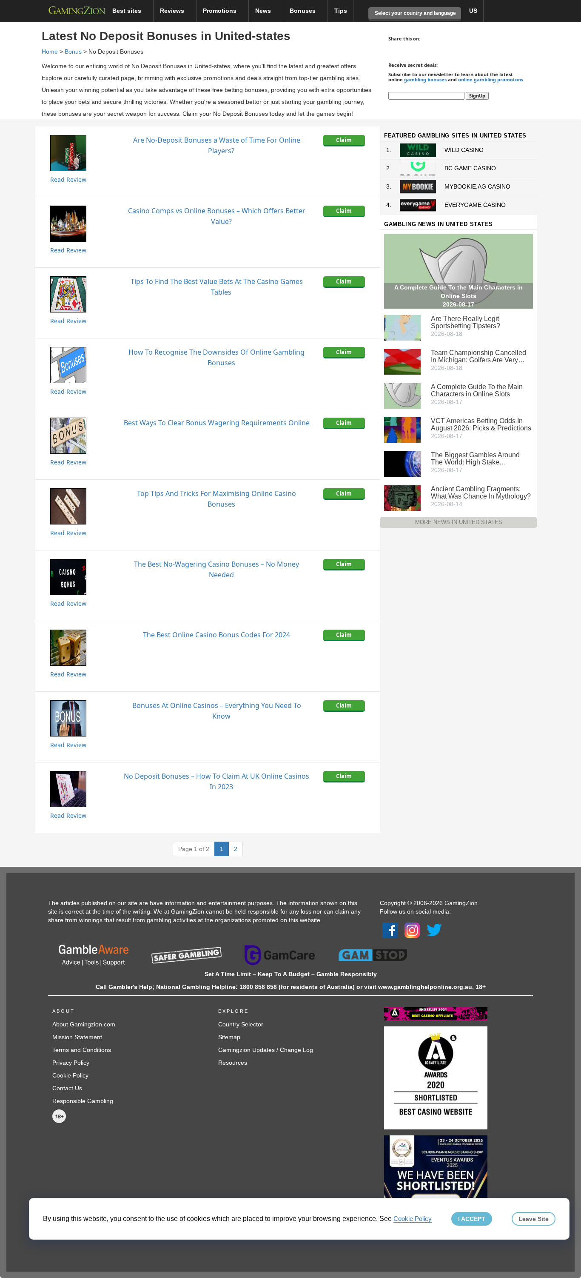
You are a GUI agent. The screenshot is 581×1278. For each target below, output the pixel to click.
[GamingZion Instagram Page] (412, 929)
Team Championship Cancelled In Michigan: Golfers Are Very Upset (478, 356)
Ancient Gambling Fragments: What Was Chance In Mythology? (481, 492)
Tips (340, 10)
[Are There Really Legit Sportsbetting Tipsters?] (402, 327)
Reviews (173, 10)
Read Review (68, 179)
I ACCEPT (471, 1218)
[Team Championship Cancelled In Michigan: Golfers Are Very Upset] (402, 361)
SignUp (477, 95)
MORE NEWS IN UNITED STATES (458, 522)
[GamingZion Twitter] (434, 929)
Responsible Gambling (82, 1100)
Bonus (73, 51)
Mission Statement (77, 1037)
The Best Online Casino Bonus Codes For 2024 (216, 634)
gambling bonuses (425, 79)
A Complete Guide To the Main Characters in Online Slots (477, 390)
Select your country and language (414, 13)
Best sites (127, 10)
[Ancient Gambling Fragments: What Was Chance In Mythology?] (402, 497)
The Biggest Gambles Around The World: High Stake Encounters (475, 458)
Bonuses (303, 10)
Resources (232, 1062)
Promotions (220, 10)
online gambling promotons (490, 79)
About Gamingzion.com (83, 1024)
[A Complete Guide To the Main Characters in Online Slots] (402, 395)
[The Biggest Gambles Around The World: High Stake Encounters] (402, 463)
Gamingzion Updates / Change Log (265, 1049)
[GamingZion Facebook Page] (390, 929)
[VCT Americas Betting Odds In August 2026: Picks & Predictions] (402, 429)
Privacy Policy (70, 1062)
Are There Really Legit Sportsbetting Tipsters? (465, 322)
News (264, 10)
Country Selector (240, 1024)
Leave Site (533, 1218)
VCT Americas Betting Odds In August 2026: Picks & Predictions (481, 424)
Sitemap (229, 1037)
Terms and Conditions (81, 1049)
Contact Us (67, 1088)
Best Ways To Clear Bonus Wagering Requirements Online (217, 422)
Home (50, 51)
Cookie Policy (70, 1075)
